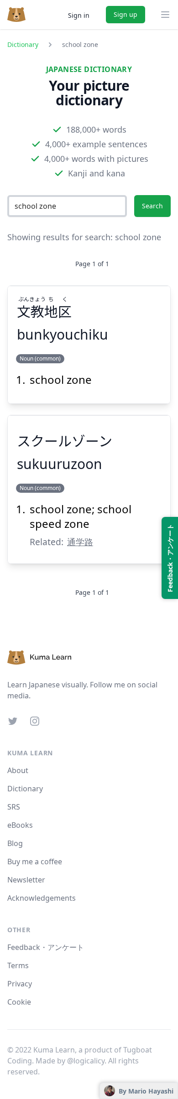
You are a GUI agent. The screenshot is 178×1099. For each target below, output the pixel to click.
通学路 (80, 542)
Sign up (125, 14)
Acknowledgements (41, 898)
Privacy (19, 984)
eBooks (20, 825)
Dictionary (22, 44)
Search (152, 205)
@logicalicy (86, 1061)
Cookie (19, 1002)
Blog (15, 843)
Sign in (78, 15)
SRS (13, 807)
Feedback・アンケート (45, 947)
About (17, 770)
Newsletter (26, 880)
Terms (18, 965)
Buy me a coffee (34, 861)
